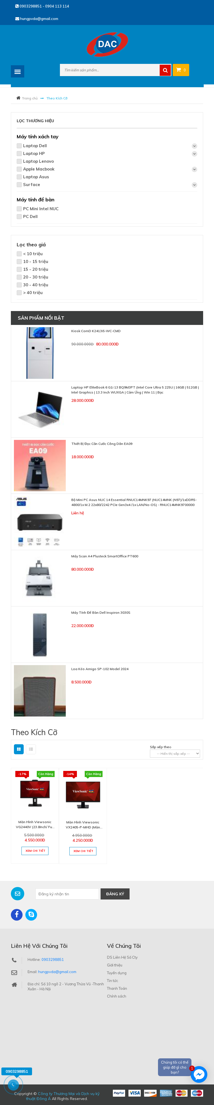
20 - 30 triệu (35, 277)
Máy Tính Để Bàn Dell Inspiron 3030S (100, 612)
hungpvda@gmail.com (38, 18)
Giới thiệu (114, 965)
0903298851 (53, 959)
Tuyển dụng (117, 973)
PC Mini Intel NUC (41, 208)
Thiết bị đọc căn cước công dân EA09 (101, 444)
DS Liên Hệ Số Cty (122, 957)
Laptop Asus (36, 176)
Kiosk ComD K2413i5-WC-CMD (96, 331)
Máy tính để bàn (35, 199)
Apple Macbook (38, 169)
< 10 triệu (33, 253)
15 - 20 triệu (35, 269)
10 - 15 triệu (35, 261)
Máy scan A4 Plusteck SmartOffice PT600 (104, 556)
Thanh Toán (117, 988)
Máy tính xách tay (38, 136)
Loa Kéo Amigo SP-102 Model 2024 (99, 669)
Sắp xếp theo (160, 747)
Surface (31, 184)
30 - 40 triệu (35, 284)
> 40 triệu (33, 292)
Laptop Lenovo (38, 161)
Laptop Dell (35, 145)
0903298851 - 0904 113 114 (44, 6)
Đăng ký (115, 893)
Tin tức (112, 980)
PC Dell (30, 216)
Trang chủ (30, 98)
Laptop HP (34, 153)
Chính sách (116, 996)
